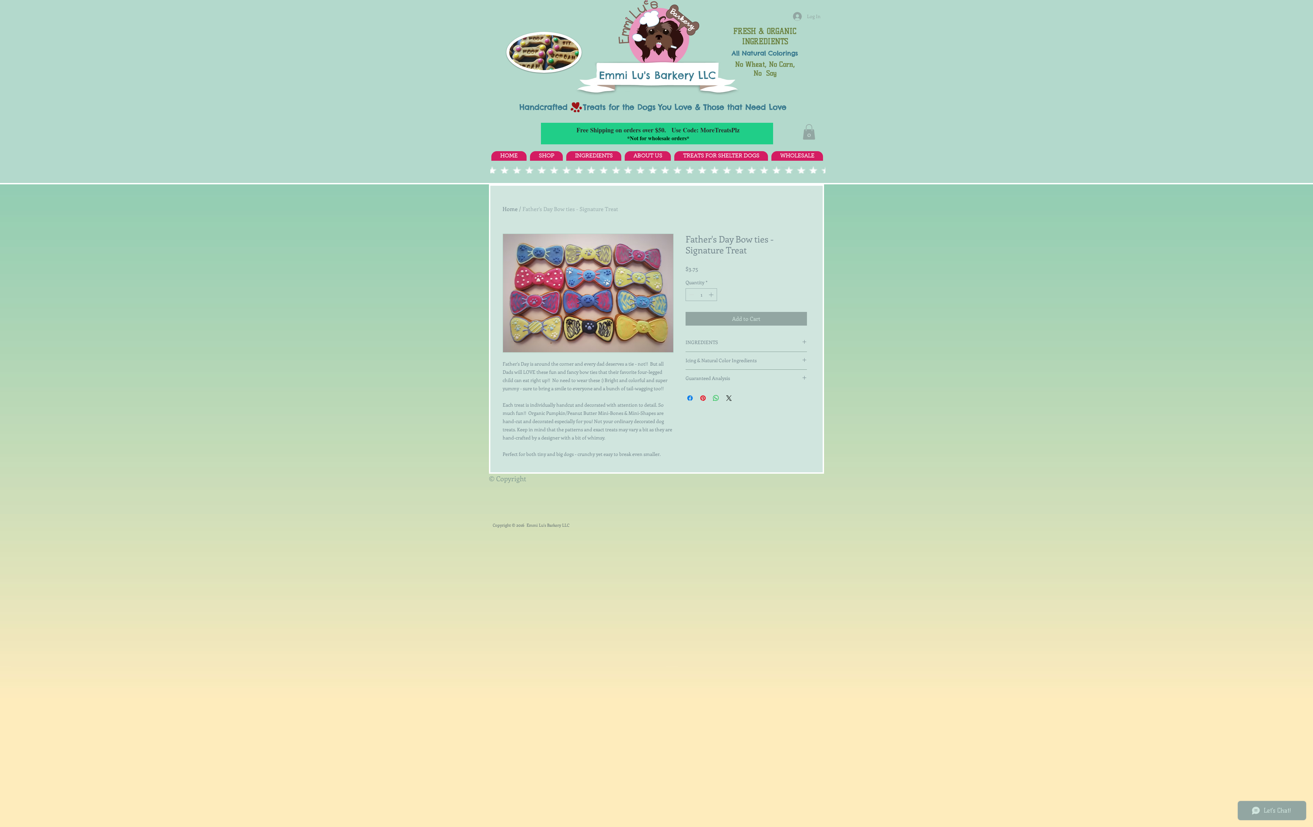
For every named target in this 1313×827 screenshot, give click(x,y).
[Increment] (711, 295)
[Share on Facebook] (690, 398)
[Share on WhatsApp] (716, 398)
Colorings (783, 53)
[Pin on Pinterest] (703, 398)
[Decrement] (691, 295)
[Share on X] (729, 398)
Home (510, 208)
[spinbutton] (701, 295)
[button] (809, 132)
